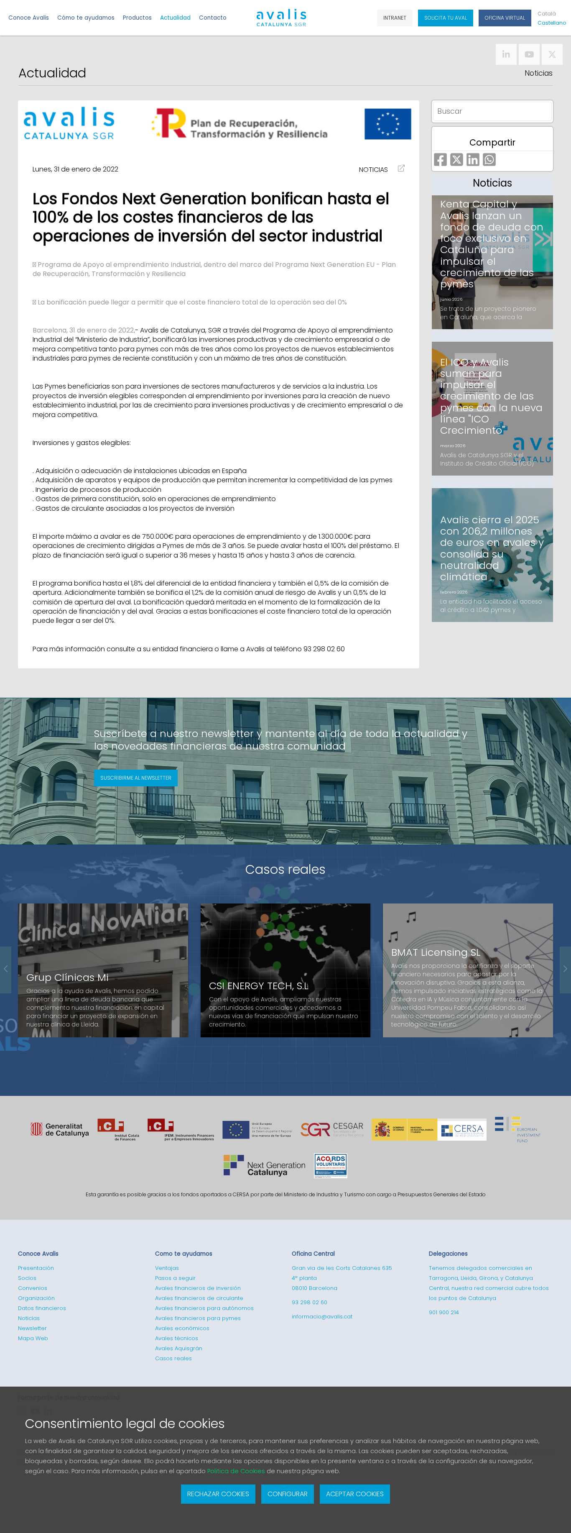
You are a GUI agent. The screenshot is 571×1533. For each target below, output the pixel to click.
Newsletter (32, 1328)
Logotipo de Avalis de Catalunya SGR (281, 21)
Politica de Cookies (236, 1471)
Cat (547, 13)
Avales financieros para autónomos (204, 1308)
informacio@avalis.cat (322, 1316)
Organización (36, 1298)
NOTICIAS (373, 169)
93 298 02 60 (309, 1302)
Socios (27, 1278)
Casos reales (285, 869)
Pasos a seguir (175, 1278)
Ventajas (167, 1268)
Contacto (213, 18)
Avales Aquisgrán (178, 1348)
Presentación (36, 1268)
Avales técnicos (176, 1338)
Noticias (539, 73)
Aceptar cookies (355, 1494)
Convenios (32, 1288)
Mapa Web (33, 1338)
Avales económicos (182, 1328)
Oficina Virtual (505, 17)
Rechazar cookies (218, 1494)
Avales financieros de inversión (198, 1288)
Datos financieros (42, 1308)
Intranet (394, 17)
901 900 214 (444, 1312)
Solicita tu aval (445, 17)
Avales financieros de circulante (199, 1298)
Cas (550, 22)
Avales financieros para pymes (198, 1318)
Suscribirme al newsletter (135, 777)
